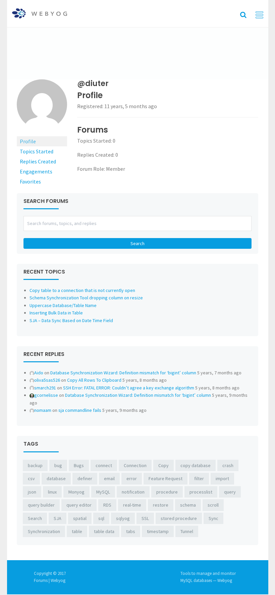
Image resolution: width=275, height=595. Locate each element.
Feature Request (165, 478)
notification (133, 492)
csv (31, 478)
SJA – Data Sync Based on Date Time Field (71, 320)
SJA (57, 518)
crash (227, 465)
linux (52, 492)
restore (160, 505)
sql (101, 518)
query (230, 492)
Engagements (36, 171)
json (32, 492)
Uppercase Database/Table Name (63, 305)
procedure (167, 492)
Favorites (30, 181)
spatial (80, 518)
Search (35, 518)
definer (84, 478)
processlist (200, 492)
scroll (213, 505)
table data (104, 531)
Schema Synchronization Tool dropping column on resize (86, 298)
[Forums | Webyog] (39, 13)
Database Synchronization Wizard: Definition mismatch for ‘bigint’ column (123, 373)
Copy (163, 465)
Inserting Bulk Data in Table (56, 313)
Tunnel (186, 531)
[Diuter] (42, 107)
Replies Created (38, 161)
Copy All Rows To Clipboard (94, 380)
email (109, 478)
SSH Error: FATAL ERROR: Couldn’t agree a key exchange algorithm (128, 388)
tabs (130, 531)
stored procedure (179, 518)
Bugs (79, 465)
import (222, 478)
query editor (79, 505)
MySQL (103, 492)
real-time (132, 505)
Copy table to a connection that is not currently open (82, 290)
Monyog (76, 492)
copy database (195, 465)
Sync (213, 518)
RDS (107, 505)
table (77, 531)
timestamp (158, 531)
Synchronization (44, 531)
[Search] (243, 14)
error (131, 478)
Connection (135, 465)
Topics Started (36, 151)
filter (199, 478)
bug (58, 465)
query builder (41, 505)
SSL (145, 518)
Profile (28, 141)
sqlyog (123, 518)
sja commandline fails (79, 410)
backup (35, 465)
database (56, 478)
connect (104, 465)
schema (188, 505)
